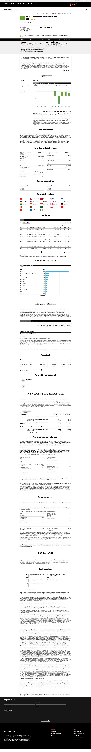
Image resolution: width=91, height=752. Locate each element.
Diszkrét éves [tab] (55, 83)
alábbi (47, 454)
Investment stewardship (7, 711)
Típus (21, 269)
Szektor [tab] (22, 265)
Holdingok (57, 39)
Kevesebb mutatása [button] (66, 70)
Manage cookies (77, 742)
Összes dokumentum (31, 589)
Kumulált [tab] (48, 83)
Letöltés (70, 13)
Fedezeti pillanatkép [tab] (35, 321)
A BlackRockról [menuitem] (17, 9)
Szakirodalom (66, 39)
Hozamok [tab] (35, 80)
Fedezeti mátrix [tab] (43, 321)
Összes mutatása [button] (68, 252)
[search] (86, 9)
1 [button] (41, 370)
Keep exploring (45, 720)
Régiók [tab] (26, 265)
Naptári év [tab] (35, 83)
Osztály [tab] (31, 265)
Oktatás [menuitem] (29, 9)
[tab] (26, 86)
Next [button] (42, 370)
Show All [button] (68, 480)
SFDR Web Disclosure (62, 13)
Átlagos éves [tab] (42, 83)
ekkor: (21, 222)
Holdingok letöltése (24, 255)
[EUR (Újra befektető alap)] (25, 22)
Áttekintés (23, 39)
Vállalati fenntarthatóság (8, 710)
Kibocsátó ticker (23, 225)
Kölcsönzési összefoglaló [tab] (25, 321)
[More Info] (44, 83)
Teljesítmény (32, 39)
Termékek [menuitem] (24, 9)
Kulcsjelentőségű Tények (45, 39)
